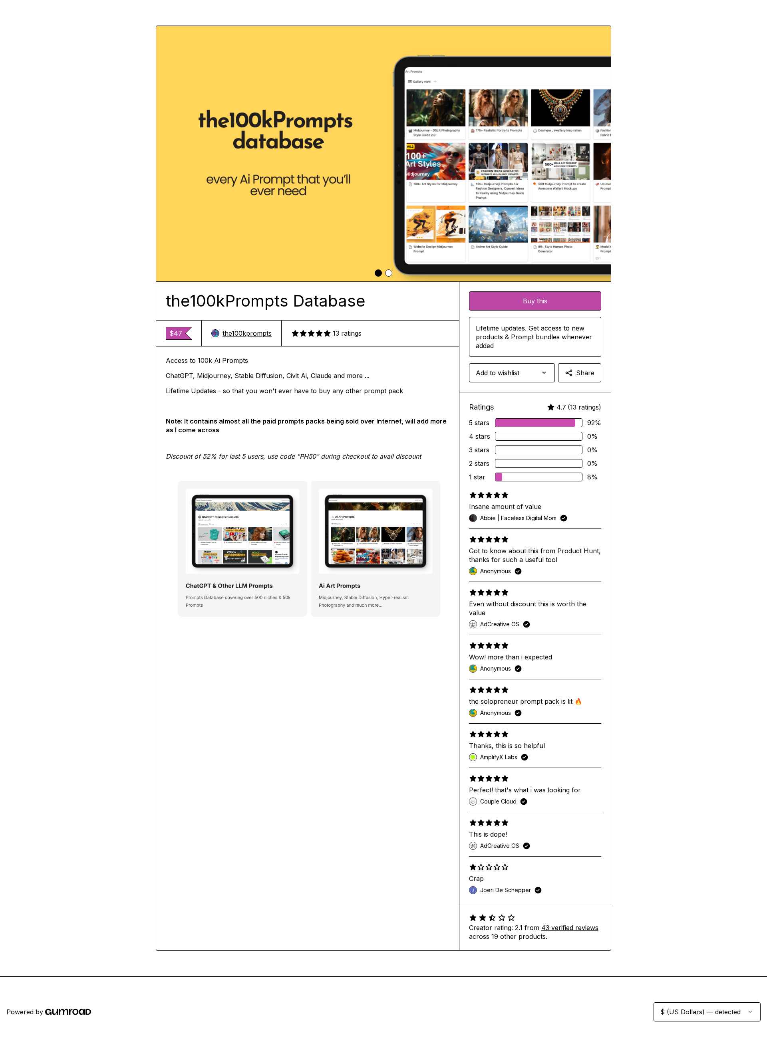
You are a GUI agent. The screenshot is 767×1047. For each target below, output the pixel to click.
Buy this (535, 301)
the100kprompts (247, 333)
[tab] (378, 273)
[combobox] (512, 372)
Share (585, 373)
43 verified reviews (569, 928)
